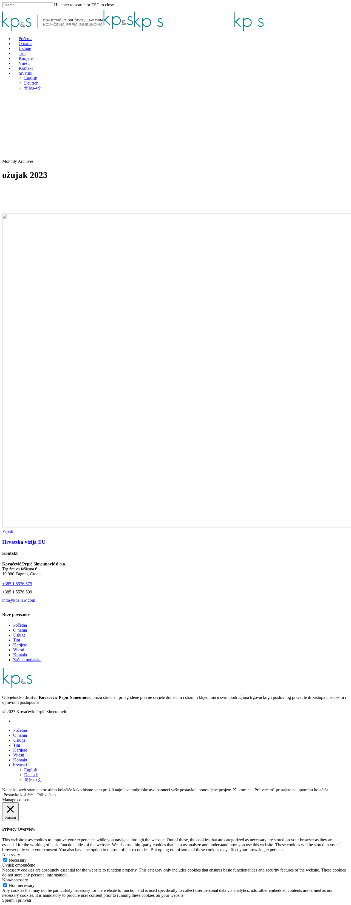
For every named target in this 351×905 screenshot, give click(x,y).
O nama (20, 630)
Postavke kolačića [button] (19, 794)
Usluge (19, 635)
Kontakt (20, 654)
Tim (16, 640)
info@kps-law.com (18, 600)
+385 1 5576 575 (17, 583)
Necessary (18, 860)
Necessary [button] (11, 854)
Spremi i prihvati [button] (16, 900)
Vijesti (7, 531)
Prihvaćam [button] (46, 794)
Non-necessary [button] (15, 880)
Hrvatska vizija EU (24, 542)
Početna (20, 625)
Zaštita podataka (27, 659)
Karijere (20, 645)
